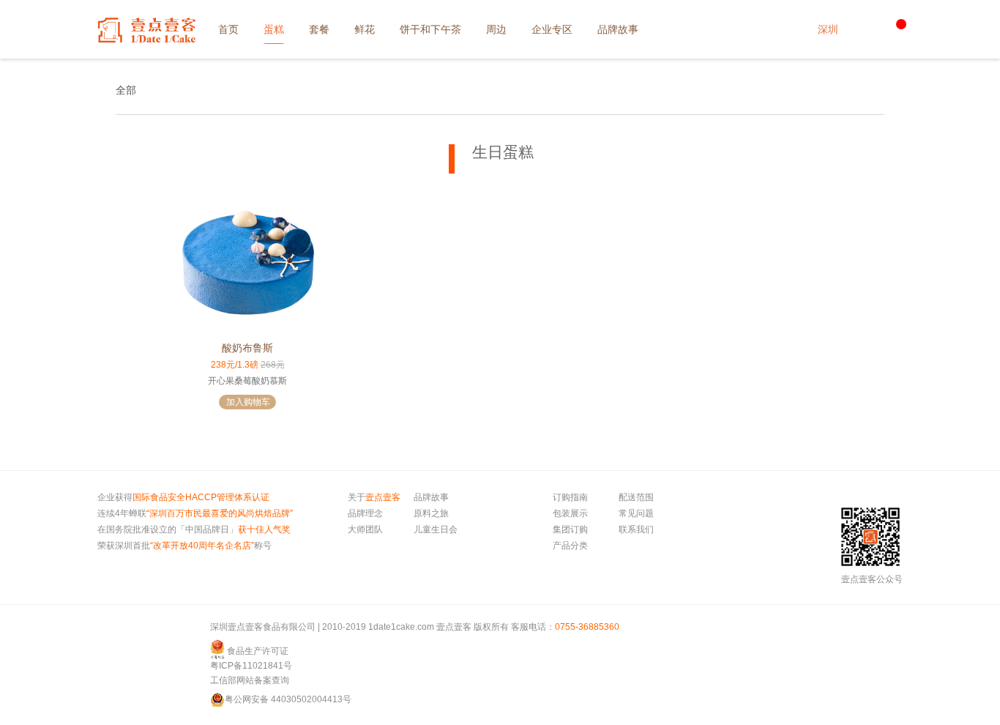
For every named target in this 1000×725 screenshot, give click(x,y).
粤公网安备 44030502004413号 (288, 699)
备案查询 (271, 680)
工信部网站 (232, 680)
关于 (374, 497)
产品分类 (570, 545)
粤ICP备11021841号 (251, 666)
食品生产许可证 (257, 651)
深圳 (828, 29)
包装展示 (570, 513)
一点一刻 (146, 30)
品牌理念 (365, 513)
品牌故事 (431, 497)
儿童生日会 (436, 529)
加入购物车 (248, 402)
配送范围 (636, 497)
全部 (126, 90)
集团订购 (570, 529)
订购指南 (570, 497)
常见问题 (636, 513)
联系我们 (636, 529)
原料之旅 (431, 513)
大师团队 (365, 529)
